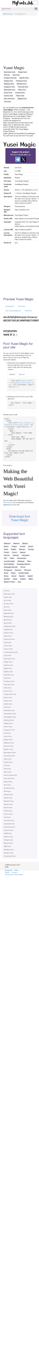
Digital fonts (8, 668)
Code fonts (7, 642)
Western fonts (8, 853)
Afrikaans (7, 543)
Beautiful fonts (9, 613)
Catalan (14, 546)
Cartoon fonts (8, 633)
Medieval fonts (9, 743)
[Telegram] (17, 159)
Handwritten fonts (10, 714)
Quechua (18, 570)
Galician (22, 552)
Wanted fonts (8, 843)
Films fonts (7, 688)
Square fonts (8, 804)
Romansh (27, 570)
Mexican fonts (8, 746)
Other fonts (7, 759)
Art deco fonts (8, 603)
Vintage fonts (8, 840)
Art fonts (7, 607)
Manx (29, 561)
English (13, 549)
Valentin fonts (8, 837)
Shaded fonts (8, 794)
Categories (8, 870)
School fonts (8, 782)
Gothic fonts (8, 701)
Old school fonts (9, 756)
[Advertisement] (19, 40)
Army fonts (7, 600)
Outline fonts (8, 762)
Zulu (19, 582)
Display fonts (8, 671)
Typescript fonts (9, 824)
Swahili (30, 576)
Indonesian (25, 555)
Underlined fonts (9, 827)
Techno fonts (8, 814)
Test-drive (28, 311)
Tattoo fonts (8, 811)
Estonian (22, 549)
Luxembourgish (9, 561)
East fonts (7, 678)
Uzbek (15, 579)
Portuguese (8, 570)
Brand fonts (8, 620)
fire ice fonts (8, 691)
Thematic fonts (9, 820)
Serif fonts (7, 791)
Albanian (16, 543)
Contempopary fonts (11, 652)
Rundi (6, 573)
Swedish (7, 579)
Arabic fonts (8, 597)
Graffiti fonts (8, 704)
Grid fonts (7, 707)
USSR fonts (8, 833)
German (7, 555)
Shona (6, 576)
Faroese (31, 549)
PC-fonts (7, 765)
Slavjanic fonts (9, 801)
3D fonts (7, 591)
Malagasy (21, 561)
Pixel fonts (7, 769)
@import (22, 374)
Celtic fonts (7, 636)
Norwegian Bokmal (23, 564)
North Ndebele (9, 564)
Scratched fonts (9, 788)
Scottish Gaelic (24, 573)
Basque (25, 543)
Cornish (22, 546)
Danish (30, 546)
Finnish (6, 552)
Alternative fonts (9, 594)
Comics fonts (8, 649)
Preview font (9, 306)
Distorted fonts (9, 675)
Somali (13, 576)
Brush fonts (8, 623)
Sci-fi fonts (7, 785)
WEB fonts (7, 846)
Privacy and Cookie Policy (14, 874)
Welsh (31, 579)
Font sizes (21, 306)
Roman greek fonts (10, 775)
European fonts (9, 681)
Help (16, 870)
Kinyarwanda (21, 558)
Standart (12, 374)
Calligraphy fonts (9, 626)
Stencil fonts (8, 807)
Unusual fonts (8, 830)
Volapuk (23, 579)
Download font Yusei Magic (19, 518)
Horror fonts (8, 726)
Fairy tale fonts (9, 684)
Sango (13, 573)
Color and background (13, 311)
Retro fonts (7, 772)
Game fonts (8, 697)
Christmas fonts (9, 639)
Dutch (6, 549)
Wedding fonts (9, 849)
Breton (6, 546)
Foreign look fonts (10, 694)
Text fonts (7, 817)
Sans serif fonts (9, 778)
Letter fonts (8, 736)
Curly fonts (7, 655)
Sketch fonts (8, 798)
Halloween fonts (9, 710)
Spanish (22, 576)
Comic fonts (8, 646)
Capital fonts (8, 629)
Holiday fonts (8, 723)
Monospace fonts (10, 752)
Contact (14, 872)
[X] (23, 159)
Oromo (22, 567)
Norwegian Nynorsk (10, 567)
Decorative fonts (9, 659)
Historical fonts (9, 720)
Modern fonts (8, 749)
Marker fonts (8, 739)
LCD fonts (7, 733)
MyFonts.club (7, 14)
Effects (7, 872)
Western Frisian (9, 582)
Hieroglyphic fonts (10, 717)
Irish (5, 558)
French (14, 552)
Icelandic (16, 555)
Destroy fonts (8, 665)
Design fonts (8, 662)
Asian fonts (7, 610)
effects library (7, 502)
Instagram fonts (9, 730)
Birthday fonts (8, 616)
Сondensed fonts (9, 856)
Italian (12, 558)
